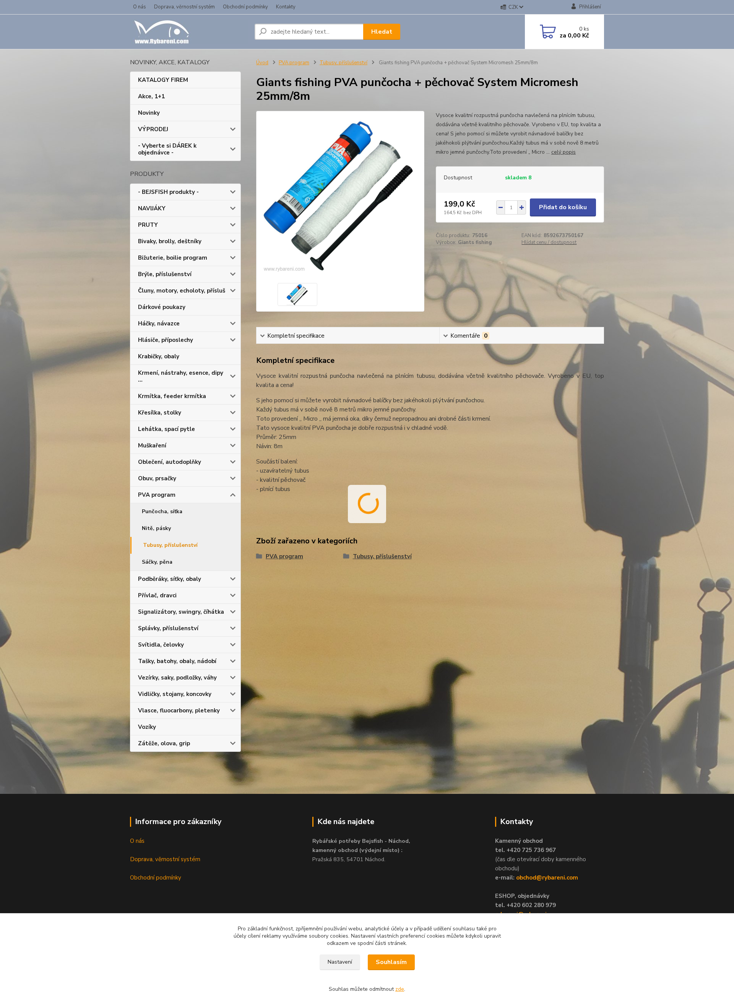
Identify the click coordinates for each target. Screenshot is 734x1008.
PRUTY (148, 225)
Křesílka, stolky (159, 412)
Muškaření (152, 445)
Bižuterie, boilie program (172, 258)
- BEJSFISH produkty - (168, 192)
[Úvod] (189, 32)
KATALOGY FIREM (163, 80)
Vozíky (147, 727)
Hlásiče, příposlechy (165, 340)
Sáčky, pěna (157, 562)
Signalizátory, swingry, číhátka (181, 612)
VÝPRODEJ (153, 129)
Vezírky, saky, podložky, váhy (177, 677)
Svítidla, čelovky (161, 645)
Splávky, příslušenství (168, 628)
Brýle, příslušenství (165, 274)
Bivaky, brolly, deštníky (169, 241)
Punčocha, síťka (162, 511)
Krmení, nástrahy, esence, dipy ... (180, 376)
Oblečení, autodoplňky (169, 462)
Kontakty (286, 6)
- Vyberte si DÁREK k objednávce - (167, 149)
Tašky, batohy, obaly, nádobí (177, 661)
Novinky (149, 113)
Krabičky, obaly (158, 356)
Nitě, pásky (156, 528)
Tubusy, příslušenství (170, 545)
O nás (139, 6)
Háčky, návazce (159, 323)
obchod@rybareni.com (547, 877)
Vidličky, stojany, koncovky (174, 694)
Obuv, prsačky (157, 478)
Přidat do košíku (563, 207)
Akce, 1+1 (151, 96)
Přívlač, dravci (157, 595)
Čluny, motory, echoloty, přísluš (181, 290)
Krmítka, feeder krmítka (172, 396)
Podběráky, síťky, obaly (169, 579)
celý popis (563, 152)
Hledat (381, 32)
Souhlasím (391, 962)
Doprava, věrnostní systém (184, 6)
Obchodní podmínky (245, 6)
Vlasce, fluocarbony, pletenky (179, 710)
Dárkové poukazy (161, 307)
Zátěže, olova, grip (164, 743)
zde (399, 989)
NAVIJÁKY (152, 208)
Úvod (262, 62)
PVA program (156, 495)
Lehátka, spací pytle (166, 429)
